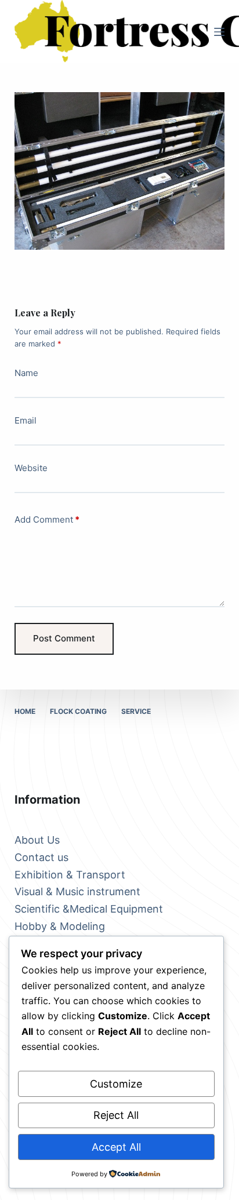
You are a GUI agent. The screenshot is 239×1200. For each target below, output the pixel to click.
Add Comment (47, 519)
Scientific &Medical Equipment (89, 909)
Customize (116, 1084)
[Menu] (219, 32)
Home (25, 711)
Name (26, 372)
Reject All (116, 1115)
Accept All (116, 1147)
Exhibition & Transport (70, 875)
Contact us (41, 857)
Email (26, 420)
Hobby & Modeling (60, 926)
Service (136, 711)
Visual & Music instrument (77, 891)
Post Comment (64, 638)
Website (31, 467)
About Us (37, 840)
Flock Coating (78, 711)
